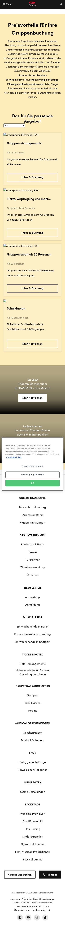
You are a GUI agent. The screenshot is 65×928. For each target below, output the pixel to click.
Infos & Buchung (32, 177)
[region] (32, 464)
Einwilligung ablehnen (32, 475)
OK (32, 483)
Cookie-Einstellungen (32, 466)
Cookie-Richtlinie (14, 457)
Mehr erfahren (32, 343)
